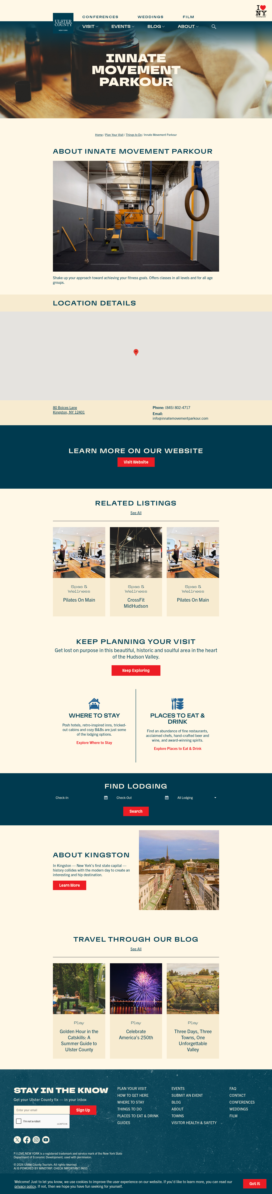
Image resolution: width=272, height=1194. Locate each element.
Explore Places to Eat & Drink (177, 748)
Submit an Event (187, 1095)
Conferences (100, 17)
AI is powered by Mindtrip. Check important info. (51, 1168)
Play (79, 1022)
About (186, 26)
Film (188, 17)
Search (136, 811)
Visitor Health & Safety (194, 1122)
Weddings (151, 17)
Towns (178, 1115)
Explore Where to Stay (94, 742)
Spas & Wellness (79, 589)
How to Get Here (132, 1095)
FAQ (232, 1088)
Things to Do (134, 134)
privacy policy (25, 1186)
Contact (237, 1095)
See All (136, 512)
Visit (88, 26)
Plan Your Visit (114, 134)
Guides (123, 1122)
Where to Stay (130, 1102)
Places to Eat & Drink (138, 1115)
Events (121, 26)
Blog (154, 26)
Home (99, 134)
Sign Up (83, 1110)
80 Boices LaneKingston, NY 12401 (69, 409)
